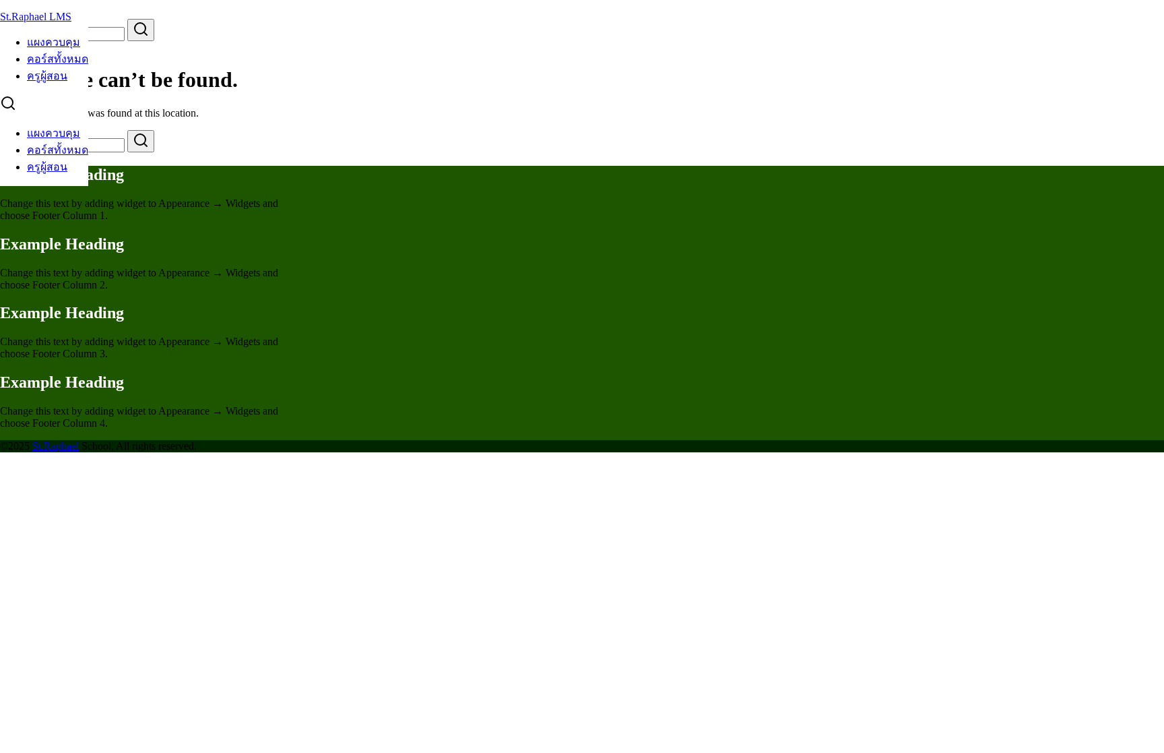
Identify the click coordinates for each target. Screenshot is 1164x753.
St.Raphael (55, 446)
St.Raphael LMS (35, 16)
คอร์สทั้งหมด (57, 59)
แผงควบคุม (53, 42)
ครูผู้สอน (47, 76)
